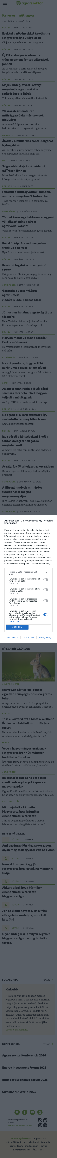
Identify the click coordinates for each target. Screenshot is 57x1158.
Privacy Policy (45, 637)
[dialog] (28, 579)
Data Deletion (12, 637)
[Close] (51, 521)
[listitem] (28, 573)
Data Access (28, 637)
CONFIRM (17, 627)
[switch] (45, 579)
